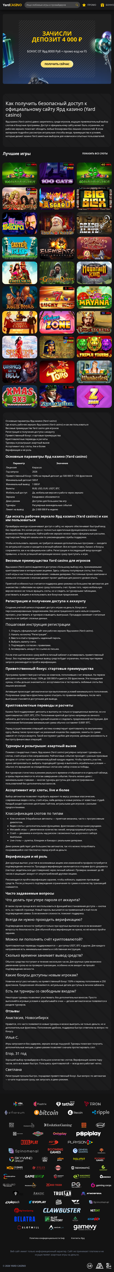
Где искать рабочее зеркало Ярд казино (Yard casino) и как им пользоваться (47, 424)
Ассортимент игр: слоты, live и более (25, 446)
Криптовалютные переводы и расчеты (27, 439)
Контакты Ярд (78, 1238)
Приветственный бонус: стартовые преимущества (33, 435)
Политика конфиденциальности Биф (47, 1238)
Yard (12, 5)
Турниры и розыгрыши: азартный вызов (27, 442)
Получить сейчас (57, 64)
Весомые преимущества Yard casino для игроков (32, 428)
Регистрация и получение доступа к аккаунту (30, 431)
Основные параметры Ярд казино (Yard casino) (31, 420)
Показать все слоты (95, 153)
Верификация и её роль (18, 450)
